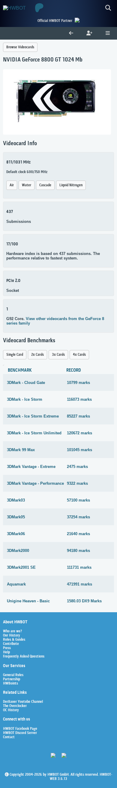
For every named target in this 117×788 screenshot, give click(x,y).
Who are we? (12, 631)
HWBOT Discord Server (20, 733)
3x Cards (58, 354)
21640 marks (78, 534)
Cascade (45, 185)
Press (7, 648)
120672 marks (79, 433)
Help (6, 652)
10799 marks (78, 382)
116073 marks (79, 399)
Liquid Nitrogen (70, 185)
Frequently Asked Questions (23, 657)
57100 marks (78, 500)
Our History (11, 636)
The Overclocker (15, 706)
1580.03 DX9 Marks (84, 601)
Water (26, 185)
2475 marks (77, 466)
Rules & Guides (14, 640)
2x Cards (37, 354)
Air (12, 185)
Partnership (11, 679)
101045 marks (79, 450)
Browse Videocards (20, 47)
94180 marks (78, 550)
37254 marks (78, 517)
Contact (9, 737)
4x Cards (79, 354)
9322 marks (77, 483)
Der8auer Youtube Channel (23, 702)
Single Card (14, 354)
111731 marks (79, 567)
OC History (11, 710)
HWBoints (10, 684)
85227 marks (78, 416)
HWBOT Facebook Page (20, 729)
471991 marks (79, 584)
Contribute (11, 644)
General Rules (13, 675)
